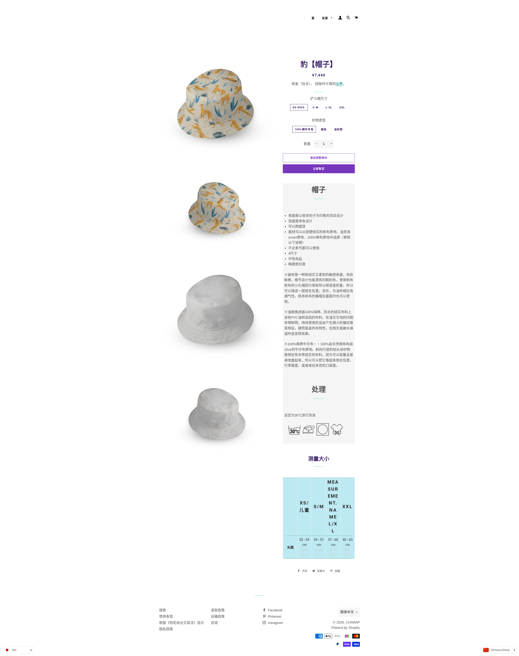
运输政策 (218, 616)
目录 (325, 18)
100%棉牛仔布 (304, 129)
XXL (342, 107)
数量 (307, 144)
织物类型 (319, 120)
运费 (339, 84)
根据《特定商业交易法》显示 (181, 623)
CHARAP (353, 622)
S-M (315, 107)
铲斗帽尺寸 (318, 99)
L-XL (329, 107)
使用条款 (166, 616)
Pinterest (274, 616)
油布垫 (338, 129)
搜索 (162, 610)
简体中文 (347, 612)
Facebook (275, 610)
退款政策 (218, 610)
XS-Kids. (299, 107)
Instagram (275, 623)
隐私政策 (166, 629)
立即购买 (319, 168)
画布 (324, 129)
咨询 (214, 623)
